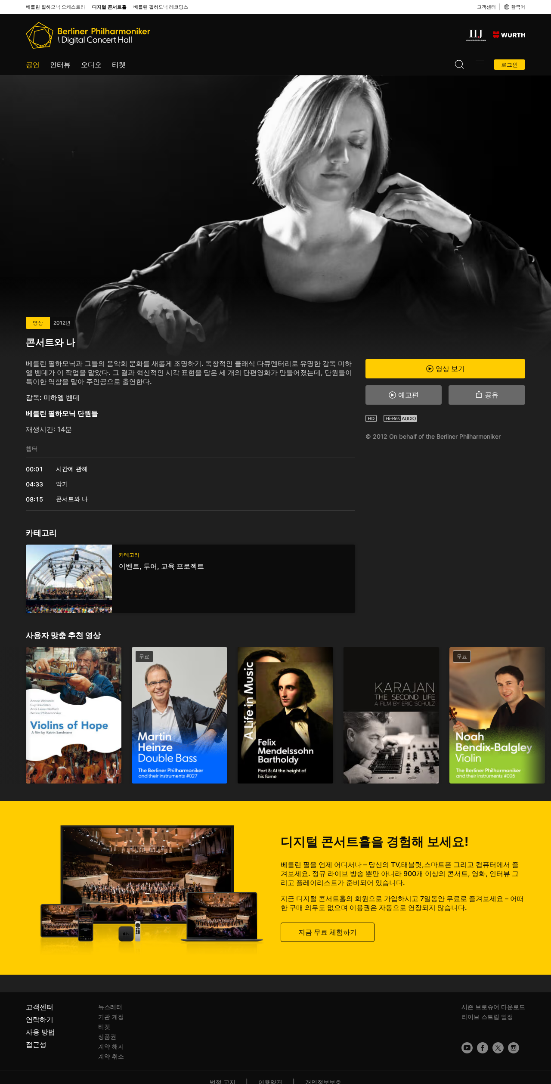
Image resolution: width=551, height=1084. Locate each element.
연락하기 (39, 1019)
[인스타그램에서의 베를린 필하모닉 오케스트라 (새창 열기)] (513, 1047)
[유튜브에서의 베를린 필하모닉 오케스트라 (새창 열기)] (467, 1047)
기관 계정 (111, 1016)
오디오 (91, 64)
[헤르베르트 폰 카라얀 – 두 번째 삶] (391, 715)
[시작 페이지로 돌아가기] (88, 35)
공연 (33, 64)
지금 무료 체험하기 (327, 932)
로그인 (509, 64)
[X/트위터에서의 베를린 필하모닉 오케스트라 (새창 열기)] (498, 1047)
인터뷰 (60, 64)
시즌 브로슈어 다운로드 (493, 1006)
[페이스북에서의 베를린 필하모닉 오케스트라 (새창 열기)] (482, 1047)
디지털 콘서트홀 (109, 7)
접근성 (36, 1044)
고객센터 (486, 6)
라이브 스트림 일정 (487, 1016)
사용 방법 (40, 1032)
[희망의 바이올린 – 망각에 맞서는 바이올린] (73, 715)
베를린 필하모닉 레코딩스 (160, 7)
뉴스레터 (110, 1006)
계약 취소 (111, 1056)
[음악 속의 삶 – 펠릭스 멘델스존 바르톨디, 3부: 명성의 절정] (285, 715)
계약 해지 (111, 1046)
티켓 (119, 64)
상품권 (107, 1036)
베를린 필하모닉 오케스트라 (55, 7)
